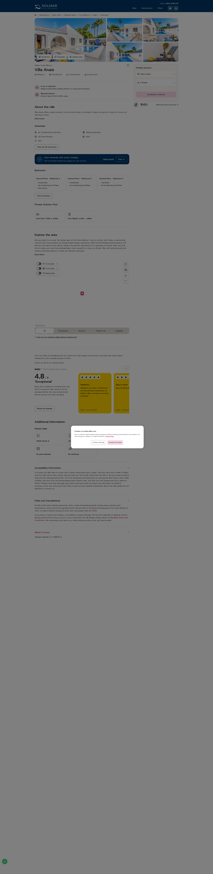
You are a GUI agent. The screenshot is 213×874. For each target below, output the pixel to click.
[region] (107, 437)
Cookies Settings (98, 442)
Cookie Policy (109, 436)
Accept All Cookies (115, 442)
